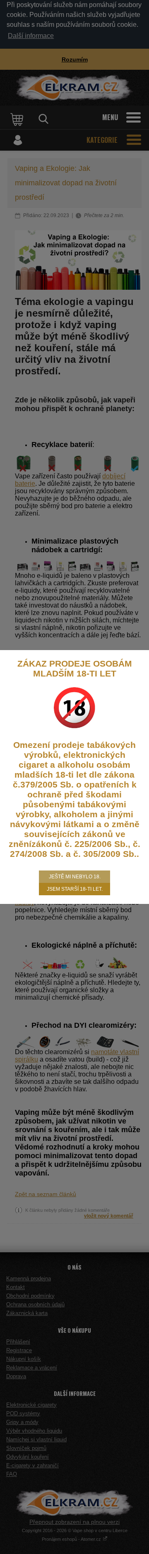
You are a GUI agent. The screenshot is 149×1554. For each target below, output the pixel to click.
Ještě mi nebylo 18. (75, 877)
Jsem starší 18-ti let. (75, 889)
